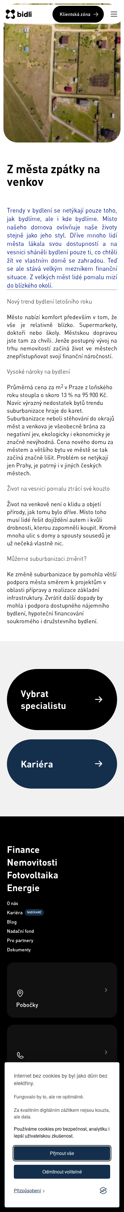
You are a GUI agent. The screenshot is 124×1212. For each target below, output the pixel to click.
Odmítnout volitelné (62, 1171)
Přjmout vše (62, 1153)
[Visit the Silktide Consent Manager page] (103, 1191)
